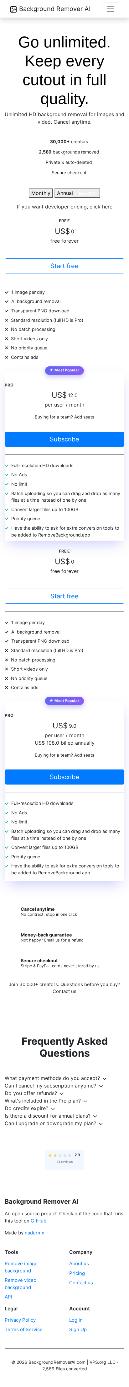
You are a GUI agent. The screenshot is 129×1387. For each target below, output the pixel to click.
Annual (76, 193)
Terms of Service (24, 1329)
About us (79, 1263)
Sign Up (78, 1329)
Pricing (77, 1273)
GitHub (38, 1221)
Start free (64, 266)
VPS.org (98, 1362)
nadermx (34, 1233)
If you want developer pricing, (64, 206)
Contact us (64, 991)
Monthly (40, 193)
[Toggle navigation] (110, 9)
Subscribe (64, 439)
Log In (76, 1320)
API (8, 1297)
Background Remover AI (53, 9)
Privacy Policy (20, 1320)
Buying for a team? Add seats (64, 416)
